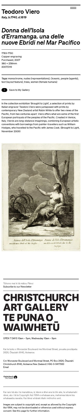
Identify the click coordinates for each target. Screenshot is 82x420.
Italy (4, 17)
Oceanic (55, 78)
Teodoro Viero (21, 11)
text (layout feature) (12, 82)
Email (6, 367)
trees (27, 82)
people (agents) (69, 78)
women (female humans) (44, 82)
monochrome (15, 78)
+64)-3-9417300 (55, 364)
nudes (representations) (37, 78)
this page (21, 410)
